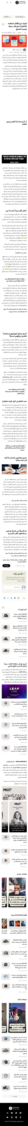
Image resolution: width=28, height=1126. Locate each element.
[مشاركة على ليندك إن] (4, 598)
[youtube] (12, 1113)
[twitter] (16, 1113)
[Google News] (12, 1117)
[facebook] (20, 1113)
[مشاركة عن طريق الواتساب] (8, 598)
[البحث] (10, 2)
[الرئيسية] (25, 32)
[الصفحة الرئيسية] (20, 2)
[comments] (24, 598)
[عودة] (3, 24)
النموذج (17, 784)
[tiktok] (20, 1117)
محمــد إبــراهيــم (19, 50)
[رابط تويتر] (14, 50)
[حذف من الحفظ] (3, 50)
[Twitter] (7, 1117)
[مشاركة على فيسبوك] (14, 598)
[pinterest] (16, 1117)
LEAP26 (6, 17)
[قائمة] (7, 2)
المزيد (15, 1096)
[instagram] (7, 1113)
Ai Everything (19, 17)
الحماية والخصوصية (17, 249)
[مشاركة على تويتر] (11, 598)
